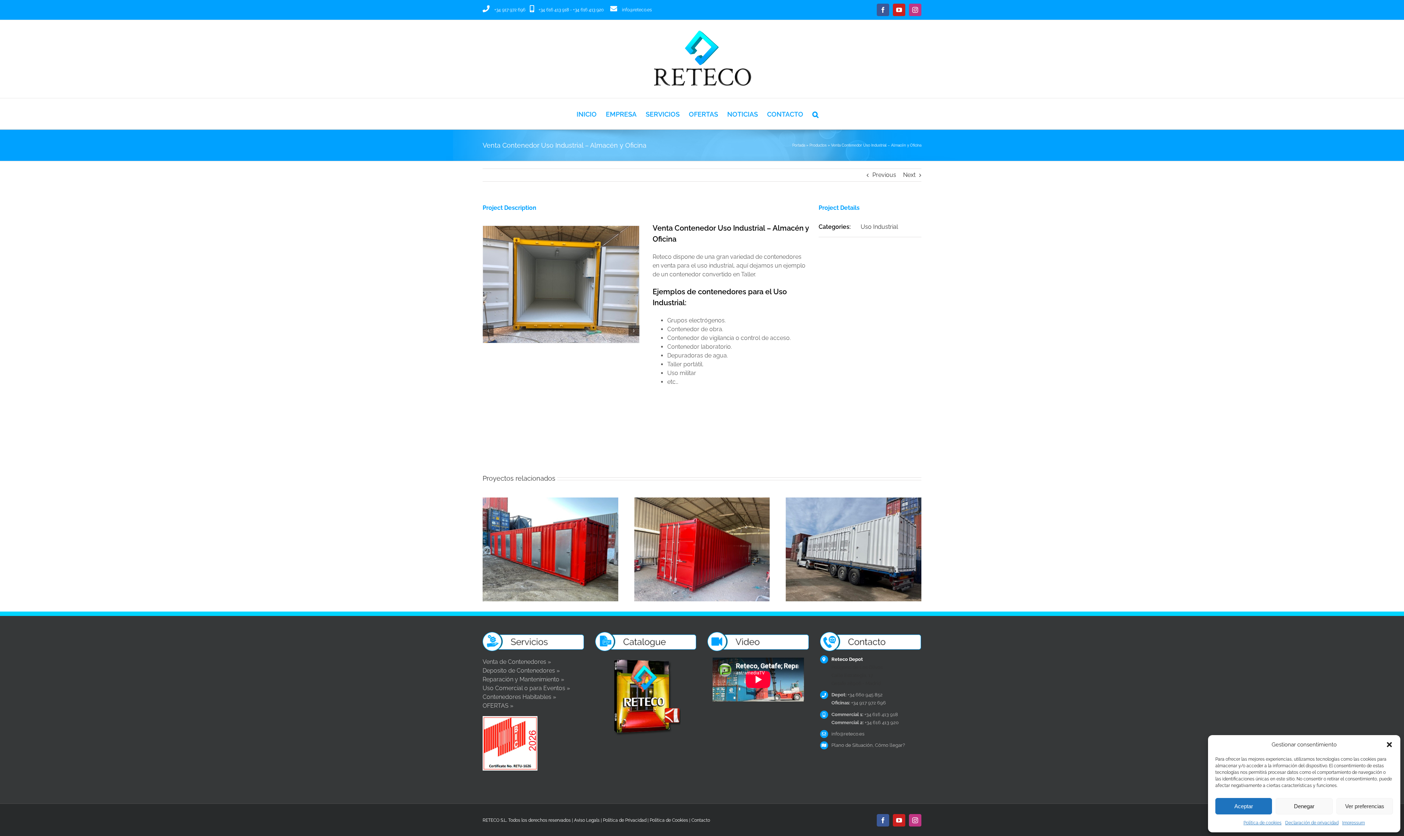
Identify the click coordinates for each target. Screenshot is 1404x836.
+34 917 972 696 (509, 9)
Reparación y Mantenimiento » (523, 679)
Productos (818, 145)
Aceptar (1243, 806)
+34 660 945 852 (857, 694)
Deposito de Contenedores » (521, 670)
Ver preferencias (1364, 806)
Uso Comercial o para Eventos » (526, 688)
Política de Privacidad (624, 820)
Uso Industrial (879, 226)
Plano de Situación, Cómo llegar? (868, 745)
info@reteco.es (637, 9)
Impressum (1353, 822)
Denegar (1304, 806)
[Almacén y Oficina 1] (561, 229)
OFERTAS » (498, 705)
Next (909, 174)
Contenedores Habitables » (519, 696)
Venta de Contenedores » (517, 661)
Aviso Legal (585, 820)
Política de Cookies (669, 820)
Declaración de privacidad (1312, 822)
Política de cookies (1262, 822)
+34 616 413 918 (554, 9)
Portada (798, 145)
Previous (884, 174)
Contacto (700, 820)
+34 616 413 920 (588, 9)
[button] (1389, 744)
